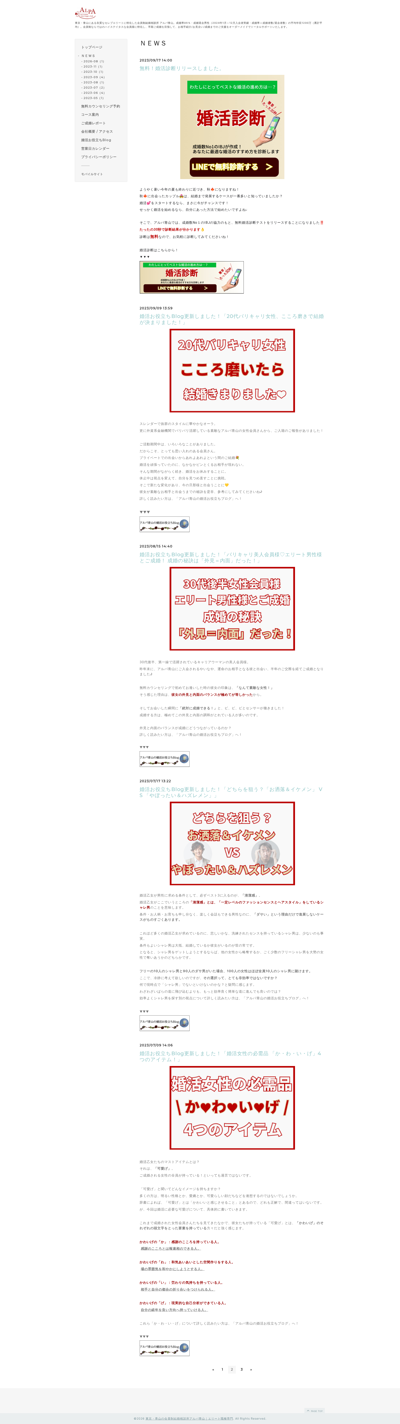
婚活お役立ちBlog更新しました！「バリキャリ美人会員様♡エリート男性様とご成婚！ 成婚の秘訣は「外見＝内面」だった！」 (231, 557)
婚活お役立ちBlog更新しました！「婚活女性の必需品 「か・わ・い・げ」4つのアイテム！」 (230, 1056)
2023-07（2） (95, 87)
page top (316, 1411)
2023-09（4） (95, 77)
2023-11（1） (94, 67)
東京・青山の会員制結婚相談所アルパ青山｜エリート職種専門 (189, 1418)
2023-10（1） (94, 72)
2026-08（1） (95, 61)
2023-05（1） (94, 98)
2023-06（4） (95, 93)
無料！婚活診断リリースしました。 (182, 68)
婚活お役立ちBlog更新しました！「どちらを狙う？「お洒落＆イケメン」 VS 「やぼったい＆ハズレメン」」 (231, 792)
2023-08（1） (95, 82)
